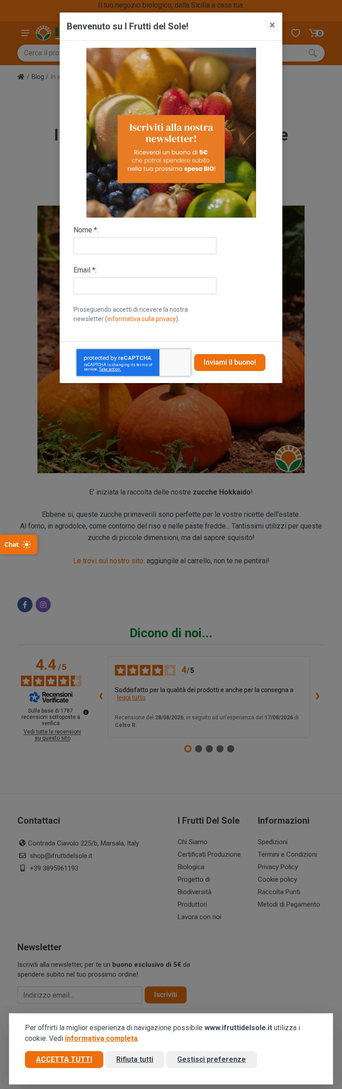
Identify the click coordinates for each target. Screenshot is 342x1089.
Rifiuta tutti (134, 1059)
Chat (11, 544)
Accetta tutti (64, 1059)
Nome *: (85, 230)
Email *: (85, 270)
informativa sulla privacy (141, 318)
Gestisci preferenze (211, 1059)
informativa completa (101, 1038)
